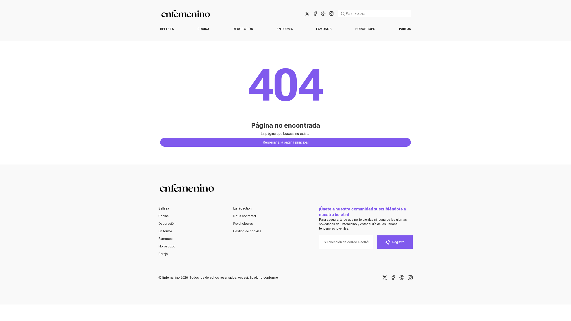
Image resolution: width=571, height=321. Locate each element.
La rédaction (242, 208)
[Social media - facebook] (315, 13)
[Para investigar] (342, 13)
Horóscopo (365, 29)
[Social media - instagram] (331, 13)
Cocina (203, 29)
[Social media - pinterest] (323, 13)
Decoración (243, 29)
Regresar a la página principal (285, 142)
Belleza (167, 29)
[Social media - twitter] (307, 13)
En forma (284, 29)
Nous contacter (244, 216)
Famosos (324, 29)
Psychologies (243, 224)
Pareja (405, 29)
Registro (398, 242)
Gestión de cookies (247, 231)
